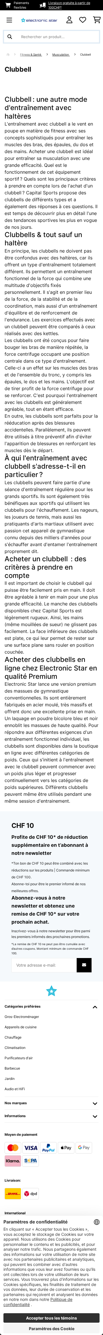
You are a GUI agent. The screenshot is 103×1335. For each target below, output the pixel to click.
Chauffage (13, 1037)
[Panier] (97, 20)
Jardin (10, 1078)
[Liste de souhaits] (82, 20)
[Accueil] (13, 54)
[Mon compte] (69, 20)
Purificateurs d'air (19, 1058)
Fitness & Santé (31, 54)
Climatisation (15, 1047)
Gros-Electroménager (22, 1017)
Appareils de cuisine (21, 1027)
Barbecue (12, 1068)
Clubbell (86, 54)
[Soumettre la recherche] (9, 36)
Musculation (61, 54)
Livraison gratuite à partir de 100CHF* (69, 5)
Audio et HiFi (15, 1089)
